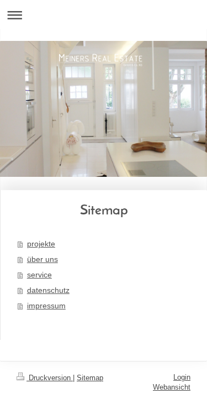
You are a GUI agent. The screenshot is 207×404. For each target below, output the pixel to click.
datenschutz (48, 290)
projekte (41, 243)
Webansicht (171, 387)
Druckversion (49, 378)
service (39, 274)
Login (181, 377)
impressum (46, 305)
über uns (42, 259)
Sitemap (90, 378)
